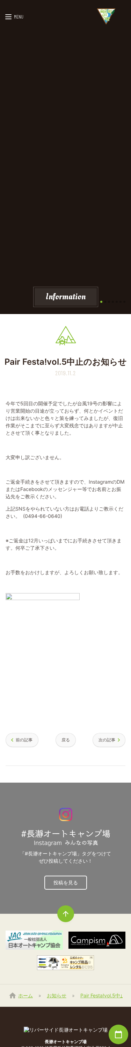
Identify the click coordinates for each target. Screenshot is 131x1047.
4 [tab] (113, 302)
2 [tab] (105, 302)
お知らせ (56, 995)
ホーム (25, 995)
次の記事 (107, 739)
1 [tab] (101, 302)
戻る (65, 739)
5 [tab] (117, 302)
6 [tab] (120, 302)
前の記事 (24, 739)
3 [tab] (109, 302)
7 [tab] (124, 302)
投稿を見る (65, 882)
